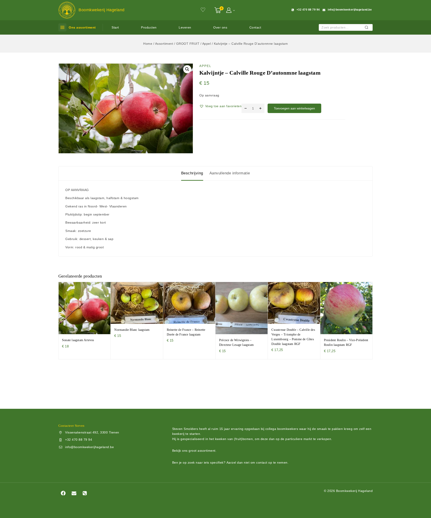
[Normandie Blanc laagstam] (137, 303)
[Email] (74, 493)
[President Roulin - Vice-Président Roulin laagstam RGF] (346, 308)
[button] (234, 10)
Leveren (185, 27)
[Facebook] (63, 493)
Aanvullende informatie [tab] (229, 173)
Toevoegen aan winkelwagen (294, 108)
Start (115, 27)
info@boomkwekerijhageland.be (89, 447)
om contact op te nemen (269, 462)
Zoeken (368, 28)
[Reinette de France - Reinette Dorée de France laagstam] (189, 303)
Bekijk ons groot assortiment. (194, 450)
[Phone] (85, 493)
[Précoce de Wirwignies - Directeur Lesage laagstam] (242, 308)
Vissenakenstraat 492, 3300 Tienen (92, 432)
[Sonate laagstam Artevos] (84, 308)
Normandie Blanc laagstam (132, 329)
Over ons (220, 27)
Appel (205, 66)
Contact (255, 27)
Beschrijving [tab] (192, 173)
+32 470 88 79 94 (78, 439)
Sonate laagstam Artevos (78, 340)
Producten (149, 27)
